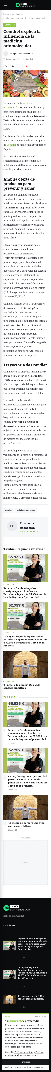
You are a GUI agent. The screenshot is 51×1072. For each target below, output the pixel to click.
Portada (6, 14)
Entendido (25, 1062)
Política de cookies (23, 1052)
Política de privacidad (33, 1067)
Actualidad (16, 14)
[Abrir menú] (5, 5)
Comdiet (11, 144)
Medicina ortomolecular (25, 510)
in (13, 66)
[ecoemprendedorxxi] (25, 4)
